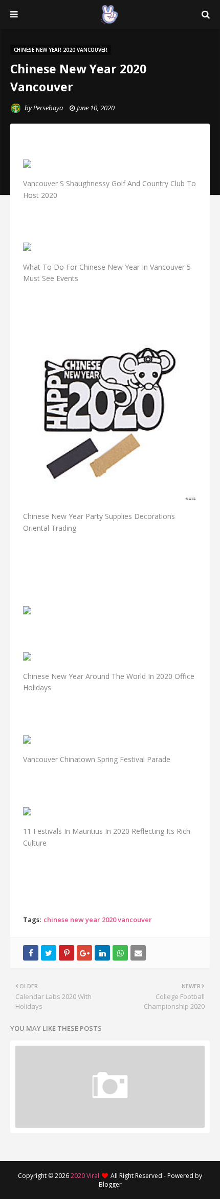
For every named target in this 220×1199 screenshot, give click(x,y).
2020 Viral (85, 1175)
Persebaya (48, 107)
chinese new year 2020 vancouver (97, 919)
